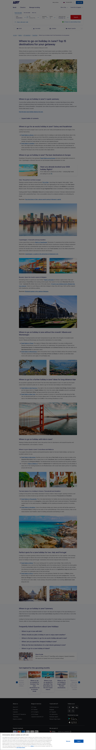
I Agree (79, 741)
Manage (68, 741)
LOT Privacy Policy (20, 747)
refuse (32, 746)
